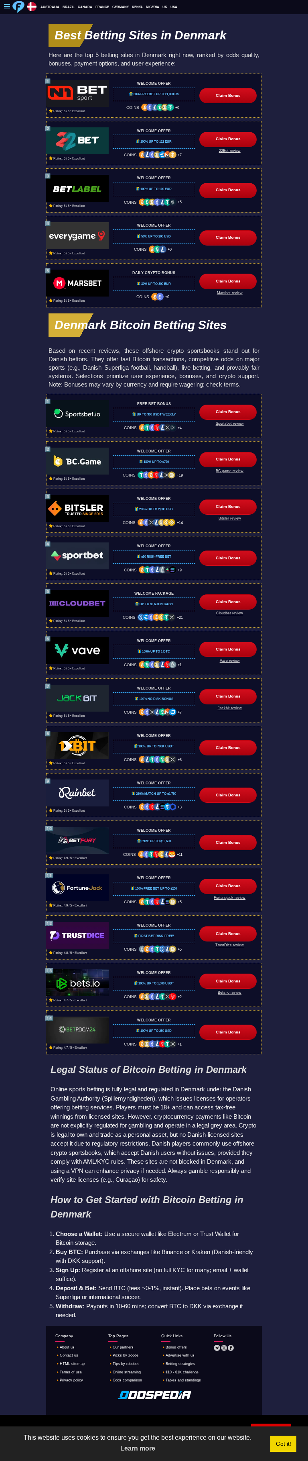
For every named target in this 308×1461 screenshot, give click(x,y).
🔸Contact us (66, 1355)
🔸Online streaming (124, 1372)
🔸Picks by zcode (123, 1355)
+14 (180, 523)
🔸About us (65, 1347)
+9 (180, 570)
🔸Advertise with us (178, 1355)
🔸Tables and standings (181, 1380)
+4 (180, 428)
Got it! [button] (283, 1444)
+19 (180, 475)
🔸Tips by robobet (123, 1364)
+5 (180, 202)
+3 (180, 807)
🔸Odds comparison (125, 1380)
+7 (180, 155)
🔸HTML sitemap (70, 1364)
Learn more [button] (137, 1448)
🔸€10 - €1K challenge (180, 1372)
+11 (179, 855)
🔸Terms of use (68, 1372)
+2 (180, 997)
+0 (177, 108)
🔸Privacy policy (69, 1380)
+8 (180, 760)
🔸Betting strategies (178, 1364)
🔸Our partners (121, 1347)
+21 (180, 618)
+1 (180, 665)
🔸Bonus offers (174, 1347)
